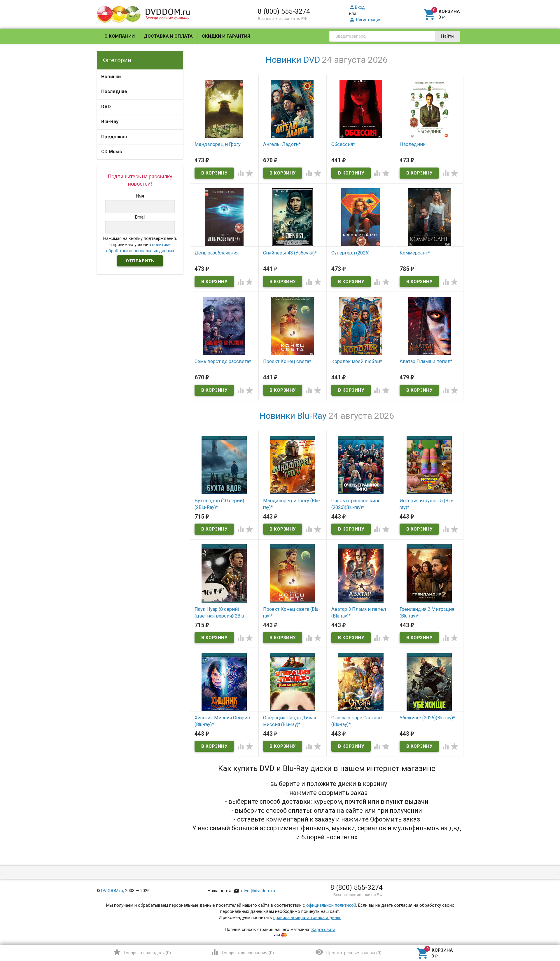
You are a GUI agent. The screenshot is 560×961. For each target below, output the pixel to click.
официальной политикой (331, 905)
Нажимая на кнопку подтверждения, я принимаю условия (140, 244)
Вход (357, 7)
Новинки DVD (293, 60)
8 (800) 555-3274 (284, 11)
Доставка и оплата (168, 36)
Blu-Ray (109, 121)
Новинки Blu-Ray (293, 416)
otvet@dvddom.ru (254, 890)
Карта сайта (323, 929)
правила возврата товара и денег (307, 917)
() (142, 952)
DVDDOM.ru (112, 890)
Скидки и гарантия (226, 36)
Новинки (111, 76)
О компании (119, 36)
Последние (114, 91)
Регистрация (365, 19)
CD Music (111, 151)
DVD (106, 106)
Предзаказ (114, 136)
